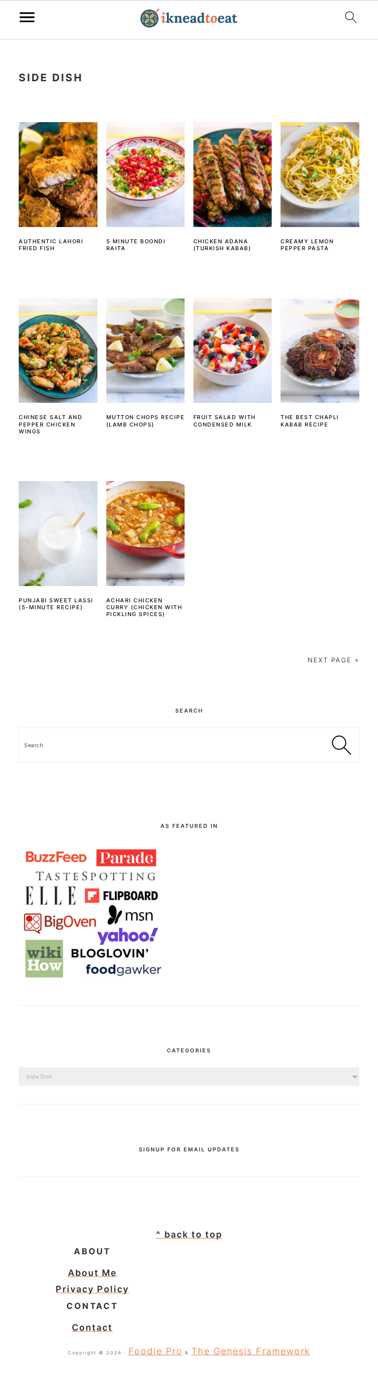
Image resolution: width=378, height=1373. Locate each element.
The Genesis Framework (250, 1351)
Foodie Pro (155, 1351)
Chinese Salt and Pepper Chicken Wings (50, 424)
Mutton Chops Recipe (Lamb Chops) (145, 420)
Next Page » (333, 660)
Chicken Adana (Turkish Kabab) (222, 245)
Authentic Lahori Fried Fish (51, 245)
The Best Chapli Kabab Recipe (310, 420)
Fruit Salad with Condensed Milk (224, 420)
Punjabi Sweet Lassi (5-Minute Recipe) (56, 604)
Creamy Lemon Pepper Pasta (307, 245)
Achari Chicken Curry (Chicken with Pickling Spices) (144, 607)
